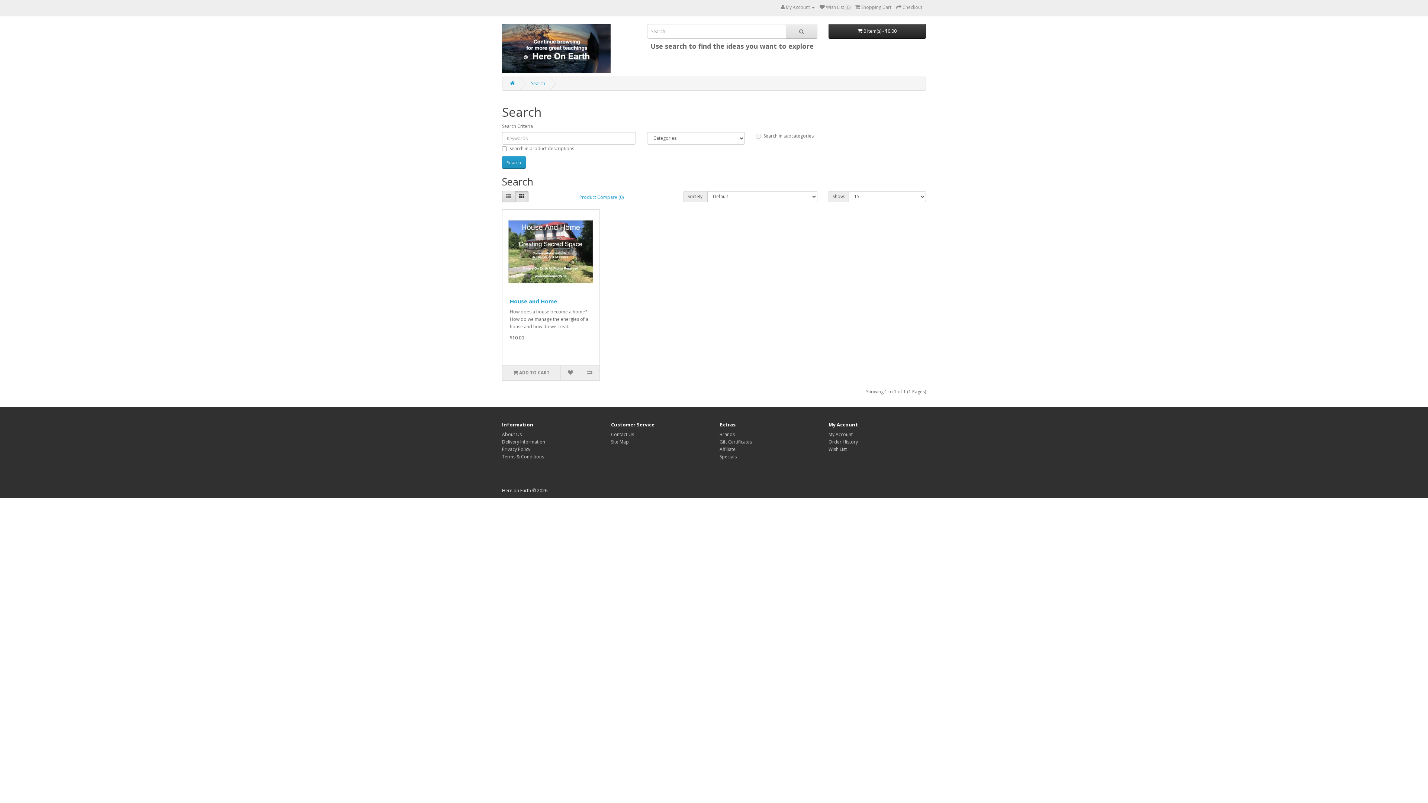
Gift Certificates (736, 442)
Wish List (838, 449)
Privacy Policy (516, 449)
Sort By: (696, 196)
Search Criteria (517, 126)
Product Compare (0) (601, 197)
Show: (839, 196)
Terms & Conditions (523, 457)
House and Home (533, 301)
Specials (728, 457)
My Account (841, 434)
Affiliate (728, 449)
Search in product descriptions (541, 148)
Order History (843, 442)
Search (538, 83)
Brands (727, 434)
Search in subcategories (788, 136)
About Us (512, 434)
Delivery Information (523, 442)
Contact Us (622, 434)
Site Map (620, 442)
